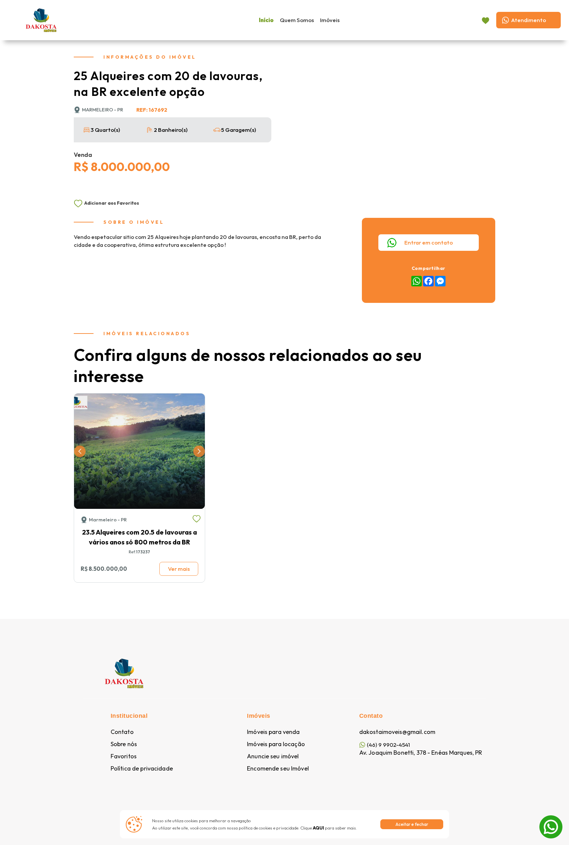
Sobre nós (124, 744)
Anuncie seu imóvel (273, 756)
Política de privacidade (142, 768)
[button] (80, 451)
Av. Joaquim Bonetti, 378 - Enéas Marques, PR (420, 752)
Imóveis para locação (276, 744)
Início (266, 19)
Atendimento (528, 19)
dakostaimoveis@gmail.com (397, 732)
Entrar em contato (428, 242)
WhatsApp (550, 819)
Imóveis (329, 19)
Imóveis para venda (273, 732)
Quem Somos (297, 19)
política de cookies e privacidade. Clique (281, 827)
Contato (122, 732)
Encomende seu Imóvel (278, 768)
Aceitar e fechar (411, 824)
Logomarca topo (95, 19)
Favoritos (124, 756)
